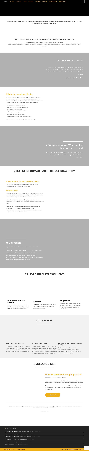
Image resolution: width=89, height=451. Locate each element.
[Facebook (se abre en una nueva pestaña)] (74, 1)
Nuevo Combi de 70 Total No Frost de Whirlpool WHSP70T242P (19, 431)
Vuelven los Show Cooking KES (12, 444)
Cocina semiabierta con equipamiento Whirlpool (16, 434)
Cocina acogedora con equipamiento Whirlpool (16, 439)
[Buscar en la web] (83, 1)
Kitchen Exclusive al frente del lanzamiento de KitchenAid (18, 436)
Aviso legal (63, 449)
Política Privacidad (71, 449)
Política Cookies (81, 449)
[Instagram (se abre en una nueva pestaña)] (76, 1)
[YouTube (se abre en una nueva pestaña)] (80, 1)
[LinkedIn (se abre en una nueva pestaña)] (78, 1)
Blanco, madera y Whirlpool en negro (14, 442)
